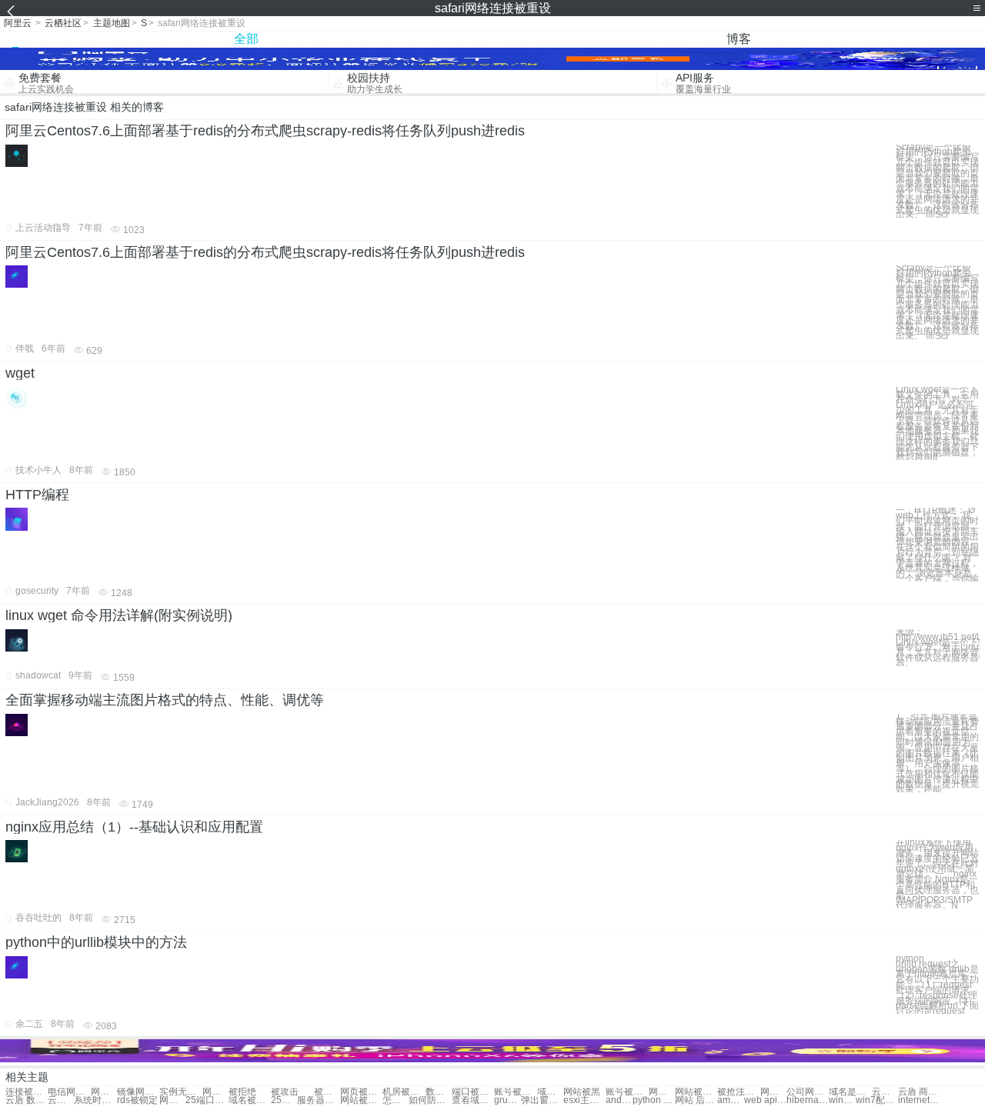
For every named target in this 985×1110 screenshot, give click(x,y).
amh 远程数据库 (730, 1100)
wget (20, 373)
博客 (738, 38)
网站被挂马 (696, 1092)
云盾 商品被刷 (919, 1092)
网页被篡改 (361, 1092)
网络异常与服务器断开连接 (215, 1092)
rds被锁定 (137, 1100)
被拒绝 (242, 1092)
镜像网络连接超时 (138, 1092)
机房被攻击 (403, 1092)
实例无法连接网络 (180, 1092)
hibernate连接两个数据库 (807, 1100)
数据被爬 (439, 1092)
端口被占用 (473, 1092)
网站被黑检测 (361, 1100)
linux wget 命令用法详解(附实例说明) (118, 615)
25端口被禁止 (206, 1100)
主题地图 (111, 23)
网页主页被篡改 (662, 1092)
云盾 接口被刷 (61, 1100)
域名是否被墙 (850, 1092)
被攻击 (285, 1092)
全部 (246, 38)
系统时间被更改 (95, 1100)
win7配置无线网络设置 (877, 1100)
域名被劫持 (550, 1092)
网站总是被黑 (773, 1092)
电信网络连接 (69, 1092)
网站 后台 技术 (696, 1100)
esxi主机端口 (584, 1100)
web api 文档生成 (765, 1100)
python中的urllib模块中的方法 (96, 942)
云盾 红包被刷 (885, 1092)
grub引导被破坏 (507, 1100)
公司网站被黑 (807, 1092)
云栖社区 (63, 23)
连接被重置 (26, 1092)
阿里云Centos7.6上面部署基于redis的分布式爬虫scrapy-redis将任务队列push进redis (265, 130)
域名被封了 (250, 1100)
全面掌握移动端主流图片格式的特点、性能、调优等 (164, 700)
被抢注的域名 (738, 1092)
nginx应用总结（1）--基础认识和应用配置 (134, 827)
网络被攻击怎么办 (104, 1092)
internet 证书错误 (919, 1100)
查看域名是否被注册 (473, 1100)
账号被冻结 (515, 1092)
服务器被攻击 (318, 1100)
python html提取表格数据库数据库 (654, 1100)
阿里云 (18, 23)
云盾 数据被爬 (26, 1100)
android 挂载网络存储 (619, 1100)
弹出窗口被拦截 (542, 1100)
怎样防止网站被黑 (395, 1100)
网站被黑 (581, 1092)
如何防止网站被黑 (430, 1100)
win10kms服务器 (842, 1100)
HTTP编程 (37, 494)
